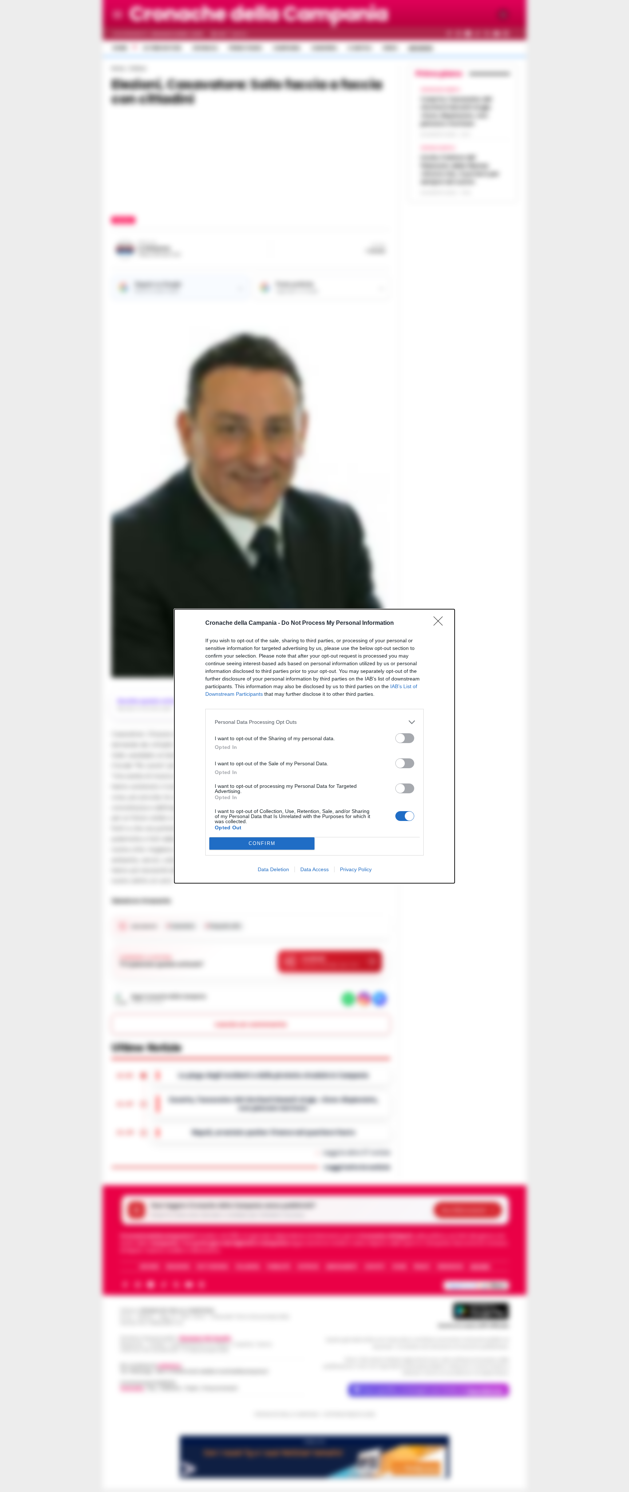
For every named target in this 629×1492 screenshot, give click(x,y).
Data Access (314, 869)
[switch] (404, 738)
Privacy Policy (356, 869)
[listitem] (314, 722)
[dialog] (314, 746)
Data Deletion (273, 869)
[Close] (440, 623)
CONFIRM (262, 843)
